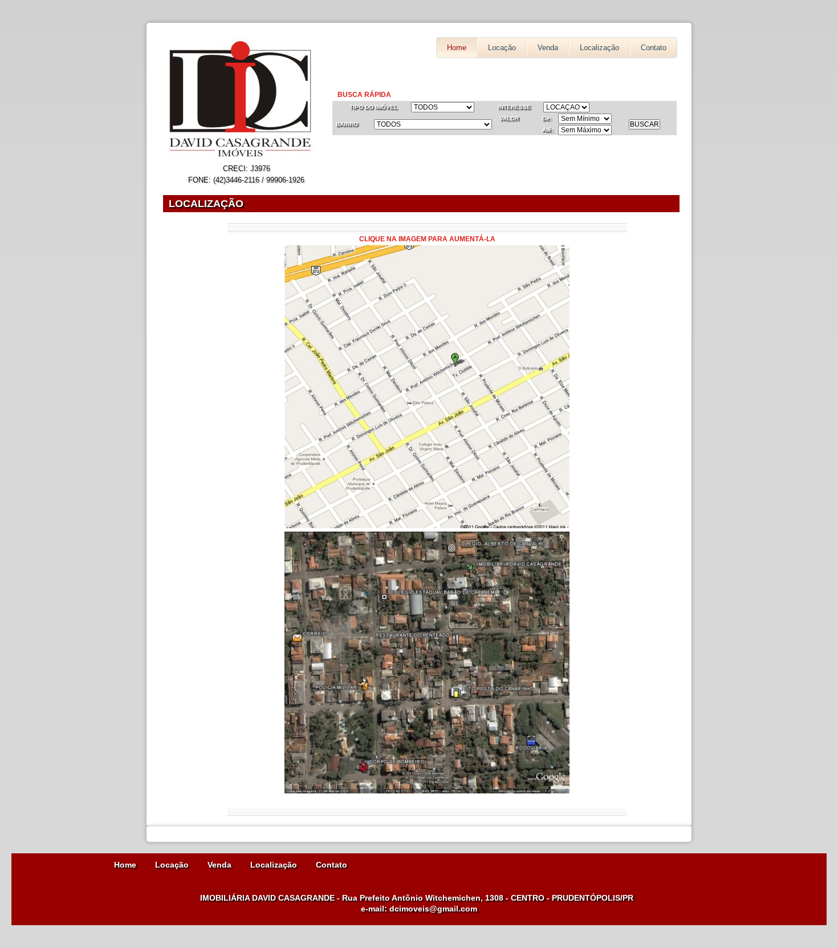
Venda (548, 47)
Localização (599, 47)
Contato (653, 47)
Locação (502, 47)
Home (456, 47)
